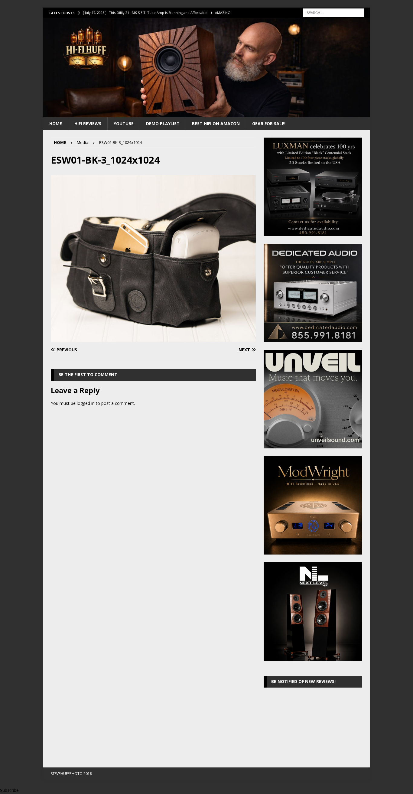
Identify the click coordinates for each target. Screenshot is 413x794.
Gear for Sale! (268, 123)
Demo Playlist (163, 123)
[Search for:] (333, 12)
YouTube (124, 123)
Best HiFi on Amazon (216, 123)
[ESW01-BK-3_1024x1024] (153, 338)
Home (55, 123)
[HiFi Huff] (206, 113)
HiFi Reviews (87, 123)
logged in (86, 403)
